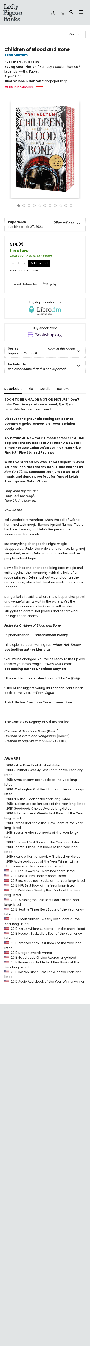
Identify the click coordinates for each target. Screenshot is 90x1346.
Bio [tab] (31, 388)
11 (71, 205)
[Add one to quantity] (24, 263)
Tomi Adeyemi (16, 55)
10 (65, 205)
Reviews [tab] (63, 388)
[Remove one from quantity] (13, 263)
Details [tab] (45, 388)
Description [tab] (13, 388)
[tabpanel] (45, 695)
